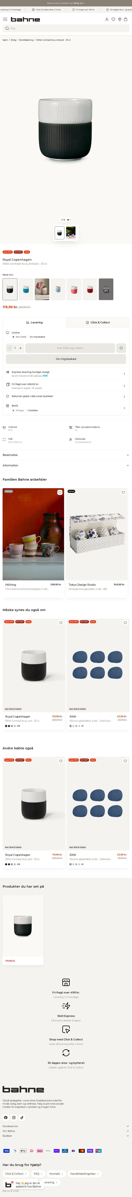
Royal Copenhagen (17, 259)
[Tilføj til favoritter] (121, 348)
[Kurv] (125, 19)
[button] (66, 375)
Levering (37, 322)
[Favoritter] (113, 19)
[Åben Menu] (5, 19)
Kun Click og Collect (70, 348)
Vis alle (106, 289)
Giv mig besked (37, 337)
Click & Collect (100, 322)
